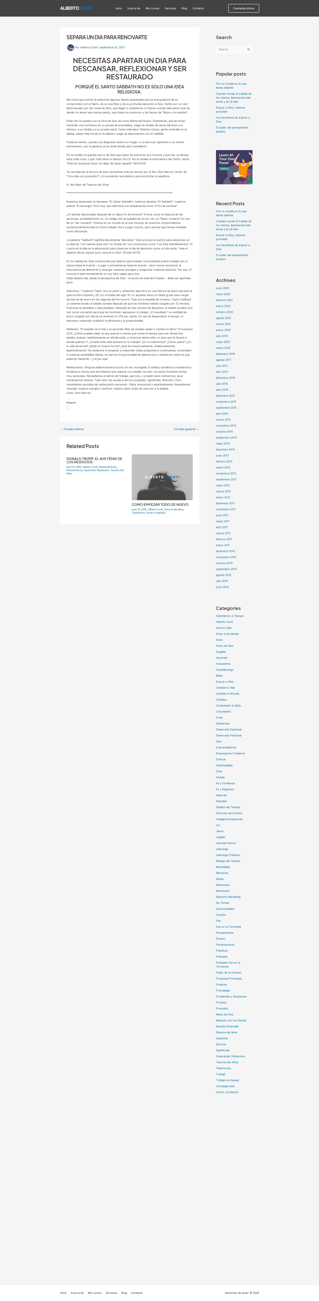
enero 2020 (223, 330)
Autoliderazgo (225, 669)
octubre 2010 (224, 563)
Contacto (198, 8)
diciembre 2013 (225, 449)
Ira (217, 825)
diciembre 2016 (225, 377)
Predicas (221, 984)
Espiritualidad (224, 765)
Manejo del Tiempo (228, 861)
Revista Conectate (227, 1026)
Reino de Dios (224, 1014)
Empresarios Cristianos (230, 753)
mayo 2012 (223, 485)
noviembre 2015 (226, 401)
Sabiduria (222, 1038)
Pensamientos (225, 932)
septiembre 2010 (226, 569)
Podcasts (221, 956)
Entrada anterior (72, 429)
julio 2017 (222, 365)
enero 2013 (223, 467)
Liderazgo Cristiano (228, 855)
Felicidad (221, 801)
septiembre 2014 (226, 437)
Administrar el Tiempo (230, 616)
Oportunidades (225, 908)
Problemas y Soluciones (231, 996)
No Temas (222, 902)
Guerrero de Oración (229, 813)
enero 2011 (223, 545)
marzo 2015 (223, 419)
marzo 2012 (223, 491)
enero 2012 (223, 497)
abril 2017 (222, 371)
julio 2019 (222, 336)
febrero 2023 (224, 300)
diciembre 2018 (225, 354)
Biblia (219, 675)
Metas (220, 879)
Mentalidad (223, 867)
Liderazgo (222, 849)
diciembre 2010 (225, 551)
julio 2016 (222, 383)
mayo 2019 (223, 342)
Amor (219, 639)
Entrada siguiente (186, 429)
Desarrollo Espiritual (229, 729)
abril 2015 (222, 413)
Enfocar (221, 759)
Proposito (222, 1008)
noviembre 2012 (226, 473)
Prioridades (223, 990)
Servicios (170, 8)
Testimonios (138, 512)
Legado (220, 837)
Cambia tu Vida (225, 687)
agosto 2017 (223, 359)
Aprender (222, 657)
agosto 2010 (223, 575)
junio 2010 (222, 587)
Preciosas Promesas (229, 978)
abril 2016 (222, 389)
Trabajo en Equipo (227, 1080)
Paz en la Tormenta (228, 926)
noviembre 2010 (226, 557)
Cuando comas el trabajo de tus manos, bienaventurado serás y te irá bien (233, 97)
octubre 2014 (224, 431)
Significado (223, 1050)
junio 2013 (222, 455)
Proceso (221, 1002)
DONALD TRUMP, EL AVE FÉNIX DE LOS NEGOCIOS (94, 460)
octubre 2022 (224, 312)
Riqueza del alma (226, 1032)
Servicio (221, 1044)
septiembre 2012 (226, 479)
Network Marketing (228, 896)
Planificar (222, 950)
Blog (184, 8)
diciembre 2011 (225, 503)
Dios (218, 741)
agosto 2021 (223, 318)
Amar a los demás (227, 633)
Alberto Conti (90, 466)
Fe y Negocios (225, 789)
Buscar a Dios (225, 681)
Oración (221, 914)
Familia (220, 777)
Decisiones (222, 723)
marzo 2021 (223, 324)
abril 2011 (222, 527)
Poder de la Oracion (228, 972)
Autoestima (223, 663)
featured (221, 795)
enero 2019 (223, 348)
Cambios (221, 699)
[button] (243, 8)
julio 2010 (222, 581)
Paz (218, 920)
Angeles (221, 651)
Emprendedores (108, 466)
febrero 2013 (224, 461)
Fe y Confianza (225, 783)
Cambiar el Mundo (227, 693)
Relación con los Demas (231, 1020)
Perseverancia (74, 470)
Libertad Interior (226, 843)
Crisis (219, 717)
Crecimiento (223, 711)
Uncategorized (225, 1086)
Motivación (223, 891)
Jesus (219, 831)
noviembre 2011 (226, 509)
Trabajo (221, 1074)
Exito (219, 771)
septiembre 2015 (226, 407)
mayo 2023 (223, 294)
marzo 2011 (223, 533)
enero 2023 (223, 306)
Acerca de (133, 8)
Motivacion (223, 885)
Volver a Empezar (156, 512)
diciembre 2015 (225, 395)
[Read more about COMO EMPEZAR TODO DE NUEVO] (162, 477)
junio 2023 (222, 288)
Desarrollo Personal (228, 735)
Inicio (118, 8)
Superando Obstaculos (96, 470)
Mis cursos (152, 8)
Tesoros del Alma (173, 509)
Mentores (222, 873)
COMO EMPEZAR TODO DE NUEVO (160, 504)
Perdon (220, 938)
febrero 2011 (224, 539)
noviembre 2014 (226, 425)
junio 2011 (222, 515)
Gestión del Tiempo (228, 807)
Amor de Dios (224, 645)
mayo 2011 (222, 521)
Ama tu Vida (223, 627)
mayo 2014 (223, 443)
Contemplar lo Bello (228, 705)
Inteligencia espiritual (229, 819)
